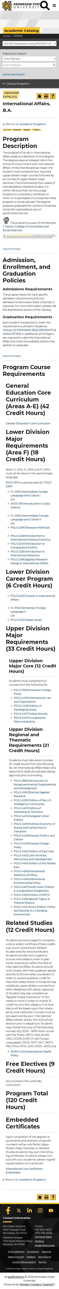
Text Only (42, 1262)
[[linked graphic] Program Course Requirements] (26, 130)
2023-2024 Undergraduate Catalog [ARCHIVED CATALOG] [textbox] (28, 43)
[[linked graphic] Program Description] (7, 130)
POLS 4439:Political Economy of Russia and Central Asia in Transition (34, 827)
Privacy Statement (16, 1252)
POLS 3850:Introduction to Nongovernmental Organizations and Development (35, 784)
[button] (45, 5)
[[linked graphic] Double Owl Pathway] (29, 238)
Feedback (31, 1257)
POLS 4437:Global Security (31, 713)
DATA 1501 (12, 482)
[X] (18, 1210)
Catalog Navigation (18, 83)
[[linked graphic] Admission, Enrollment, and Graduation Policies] (17, 130)
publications (16, 1276)
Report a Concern (16, 1257)
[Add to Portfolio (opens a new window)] (39, 96)
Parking (39, 1241)
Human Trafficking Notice (24, 1262)
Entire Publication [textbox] (12, 59)
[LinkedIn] (29, 1210)
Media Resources (45, 1245)
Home (6, 36)
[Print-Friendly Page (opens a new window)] (46, 96)
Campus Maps (43, 1236)
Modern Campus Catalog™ (37, 1284)
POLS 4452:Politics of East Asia (34, 851)
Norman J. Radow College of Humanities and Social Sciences (29, 226)
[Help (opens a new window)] (52, 96)
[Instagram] (40, 1210)
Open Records (44, 1257)
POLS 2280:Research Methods (30, 527)
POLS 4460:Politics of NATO (32, 894)
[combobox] (29, 43)
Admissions (15, 309)
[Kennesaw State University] (20, 5)
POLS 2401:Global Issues (26, 619)
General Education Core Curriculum (28, 423)
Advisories (46, 1252)
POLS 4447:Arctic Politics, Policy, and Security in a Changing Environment (34, 910)
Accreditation (33, 1252)
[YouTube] (51, 1210)
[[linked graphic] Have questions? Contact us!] (36, 130)
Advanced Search (14, 74)
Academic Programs (33, 124)
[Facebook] (8, 1210)
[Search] (54, 64)
